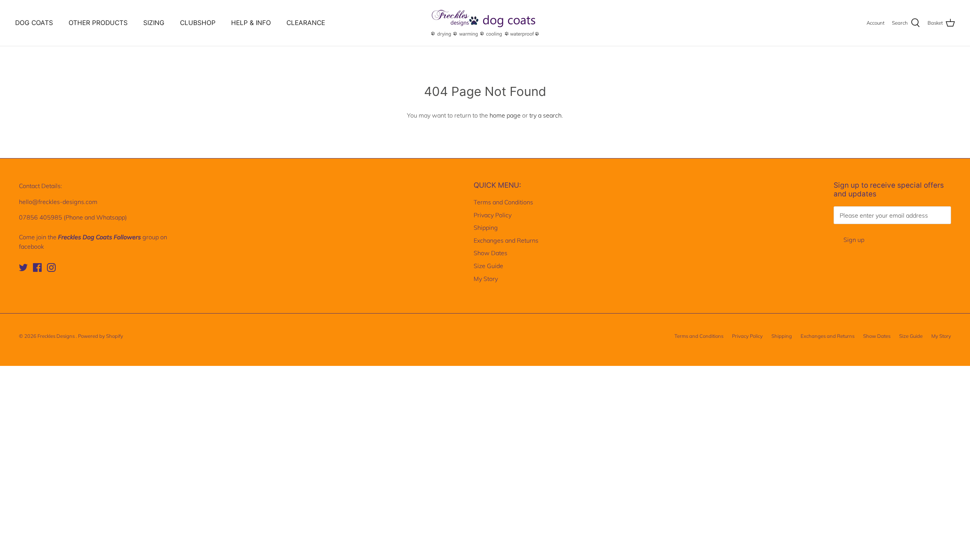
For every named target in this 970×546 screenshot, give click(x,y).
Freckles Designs (57, 336)
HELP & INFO (251, 23)
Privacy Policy (493, 215)
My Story (486, 278)
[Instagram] (51, 267)
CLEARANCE (305, 23)
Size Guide (488, 266)
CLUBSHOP (198, 23)
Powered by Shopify (100, 336)
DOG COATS (34, 23)
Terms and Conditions (503, 202)
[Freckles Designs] (485, 23)
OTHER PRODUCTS (98, 23)
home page (505, 115)
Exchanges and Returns (506, 240)
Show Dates (490, 253)
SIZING (153, 23)
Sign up (853, 239)
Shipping (486, 227)
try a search (545, 115)
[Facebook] (37, 267)
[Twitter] (23, 267)
